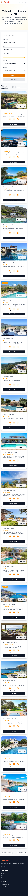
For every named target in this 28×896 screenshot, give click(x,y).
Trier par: (13, 87)
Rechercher (14, 75)
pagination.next (22, 852)
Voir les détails (13, 124)
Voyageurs (5, 60)
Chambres (5, 67)
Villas (2, 875)
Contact (3, 877)
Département (6, 39)
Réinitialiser (14, 79)
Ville (4, 46)
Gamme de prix (6, 53)
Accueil (2, 873)
